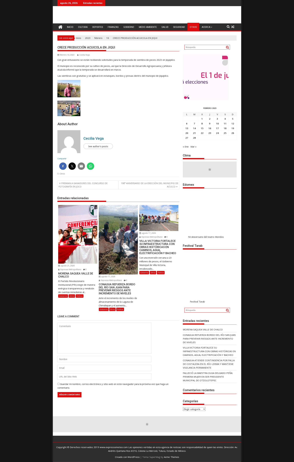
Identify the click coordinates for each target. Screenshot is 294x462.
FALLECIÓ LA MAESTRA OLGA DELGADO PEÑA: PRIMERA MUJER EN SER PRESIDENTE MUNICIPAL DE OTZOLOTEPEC (208, 376)
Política (80, 296)
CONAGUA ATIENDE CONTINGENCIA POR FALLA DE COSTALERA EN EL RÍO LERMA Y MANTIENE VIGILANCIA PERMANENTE (209, 364)
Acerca (206, 27)
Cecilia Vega (84, 55)
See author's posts (98, 146)
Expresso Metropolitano (70, 269)
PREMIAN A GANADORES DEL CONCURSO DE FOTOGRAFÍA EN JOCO (82, 185)
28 (194, 137)
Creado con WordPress (127, 456)
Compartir (61, 158)
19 (232, 128)
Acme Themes (171, 456)
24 (217, 132)
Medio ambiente (148, 27)
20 (186, 132)
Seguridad (179, 27)
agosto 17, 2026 (108, 276)
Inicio (70, 27)
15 (202, 128)
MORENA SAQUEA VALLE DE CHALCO (203, 329)
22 (202, 132)
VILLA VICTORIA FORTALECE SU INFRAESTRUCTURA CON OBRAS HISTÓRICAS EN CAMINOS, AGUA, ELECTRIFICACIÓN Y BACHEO (209, 351)
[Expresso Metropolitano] (60, 26)
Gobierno (128, 27)
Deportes (97, 27)
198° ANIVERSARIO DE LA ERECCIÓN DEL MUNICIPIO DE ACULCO (149, 185)
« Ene (186, 146)
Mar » (193, 146)
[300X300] (206, 99)
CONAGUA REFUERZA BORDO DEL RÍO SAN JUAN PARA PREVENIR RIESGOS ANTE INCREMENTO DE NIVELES (209, 338)
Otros (193, 27)
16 (209, 128)
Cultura (83, 27)
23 (209, 132)
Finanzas (113, 27)
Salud (165, 27)
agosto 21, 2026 (67, 265)
